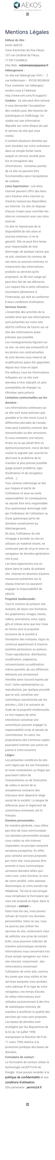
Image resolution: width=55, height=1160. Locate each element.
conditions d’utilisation (19, 1082)
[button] (27, 14)
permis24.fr (34, 1087)
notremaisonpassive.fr (33, 65)
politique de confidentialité (22, 1077)
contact (24, 906)
